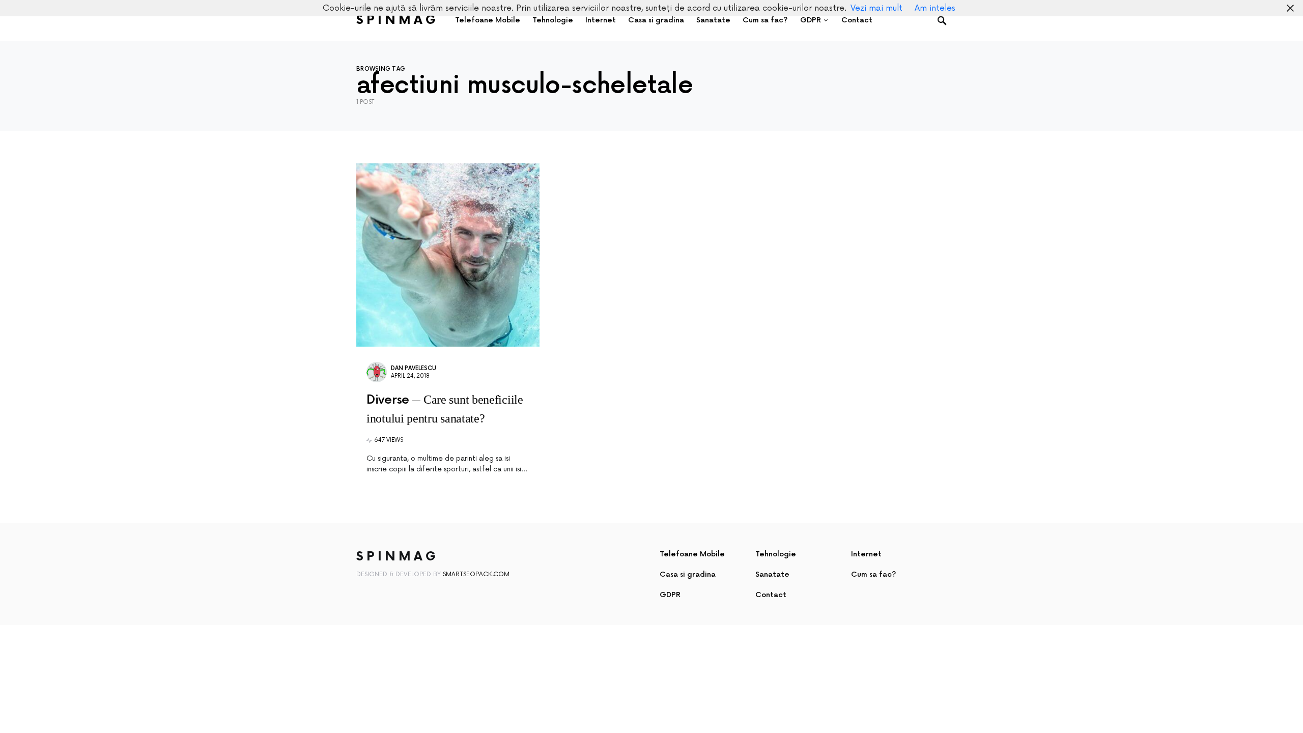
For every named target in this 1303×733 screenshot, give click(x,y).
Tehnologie (775, 554)
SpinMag (397, 20)
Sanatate (772, 574)
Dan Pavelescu (413, 368)
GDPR (670, 594)
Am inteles (935, 8)
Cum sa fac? (873, 574)
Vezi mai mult (876, 8)
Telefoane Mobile (692, 554)
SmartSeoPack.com (476, 574)
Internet (866, 554)
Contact (770, 594)
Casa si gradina (688, 574)
